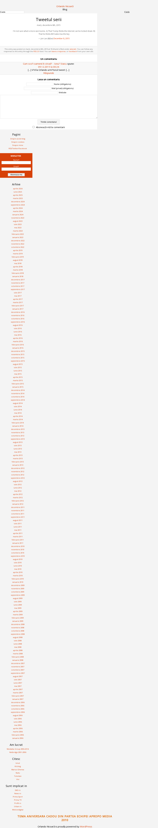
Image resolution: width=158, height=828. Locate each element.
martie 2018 (18, 270)
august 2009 (18, 598)
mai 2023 (17, 227)
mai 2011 (17, 530)
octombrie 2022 (17, 247)
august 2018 (18, 260)
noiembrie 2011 (17, 510)
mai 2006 (17, 725)
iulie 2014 (18, 406)
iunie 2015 (18, 370)
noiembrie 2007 (17, 666)
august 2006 (18, 715)
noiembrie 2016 (17, 315)
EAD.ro (18, 790)
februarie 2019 (18, 257)
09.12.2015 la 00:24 (48, 66)
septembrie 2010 (18, 556)
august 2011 (18, 520)
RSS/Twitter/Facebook (18, 148)
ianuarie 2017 (17, 309)
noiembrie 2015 (17, 354)
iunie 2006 (18, 722)
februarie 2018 (18, 273)
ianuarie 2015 (17, 387)
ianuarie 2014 (17, 426)
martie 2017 (18, 302)
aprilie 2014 (18, 416)
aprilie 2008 (18, 650)
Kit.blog (18, 766)
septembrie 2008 (18, 634)
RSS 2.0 (36, 51)
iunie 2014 (18, 410)
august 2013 (18, 442)
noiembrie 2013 (17, 432)
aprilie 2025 (18, 195)
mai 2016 (17, 335)
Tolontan (17, 776)
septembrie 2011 (18, 517)
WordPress (86, 826)
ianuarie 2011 (17, 543)
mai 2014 (17, 413)
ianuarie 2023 (17, 237)
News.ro (17, 793)
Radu (18, 773)
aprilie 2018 (18, 266)
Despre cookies (17, 142)
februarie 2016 (18, 344)
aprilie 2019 (18, 250)
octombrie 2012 (17, 475)
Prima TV (18, 800)
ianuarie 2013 (17, 465)
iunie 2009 (18, 605)
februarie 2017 (18, 305)
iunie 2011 (18, 527)
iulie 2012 (18, 484)
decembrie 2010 (18, 546)
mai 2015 (17, 374)
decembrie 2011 (18, 507)
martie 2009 (18, 614)
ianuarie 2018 (17, 276)
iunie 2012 (18, 488)
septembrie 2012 (18, 478)
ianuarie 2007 (17, 699)
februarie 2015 (18, 383)
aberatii (73, 49)
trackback (73, 51)
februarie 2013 (18, 462)
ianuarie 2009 (17, 621)
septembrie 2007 (18, 673)
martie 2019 (18, 253)
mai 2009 (17, 608)
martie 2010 (18, 575)
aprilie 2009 (18, 611)
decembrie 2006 (18, 702)
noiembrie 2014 (17, 393)
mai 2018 (17, 263)
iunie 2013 (18, 449)
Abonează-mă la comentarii (50, 127)
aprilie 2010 (18, 572)
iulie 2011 (18, 523)
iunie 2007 (18, 683)
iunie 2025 (18, 192)
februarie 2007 (18, 696)
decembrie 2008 (18, 624)
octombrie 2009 (17, 592)
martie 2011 (18, 536)
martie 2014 (18, 419)
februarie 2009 (18, 618)
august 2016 (18, 325)
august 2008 (18, 637)
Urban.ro (17, 806)
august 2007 (18, 676)
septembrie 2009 (18, 595)
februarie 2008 (18, 657)
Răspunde (48, 72)
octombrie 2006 (17, 709)
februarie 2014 (18, 423)
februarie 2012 (18, 501)
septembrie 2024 (18, 205)
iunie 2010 (18, 566)
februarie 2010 (18, 579)
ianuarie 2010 (17, 582)
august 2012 (18, 481)
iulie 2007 (18, 679)
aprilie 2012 (18, 494)
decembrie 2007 (18, 663)
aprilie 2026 (18, 188)
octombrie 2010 (17, 553)
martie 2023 (18, 231)
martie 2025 (18, 198)
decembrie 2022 (18, 240)
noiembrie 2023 (17, 218)
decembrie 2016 (18, 312)
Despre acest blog (17, 139)
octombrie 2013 (17, 436)
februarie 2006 (18, 735)
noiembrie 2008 (17, 627)
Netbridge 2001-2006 (17, 752)
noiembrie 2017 (17, 283)
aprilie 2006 (18, 728)
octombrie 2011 (17, 514)
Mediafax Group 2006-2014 (18, 749)
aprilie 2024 (18, 208)
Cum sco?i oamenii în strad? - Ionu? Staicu (45, 63)
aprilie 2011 (18, 533)
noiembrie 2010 (17, 549)
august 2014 (18, 403)
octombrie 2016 (17, 318)
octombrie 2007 (17, 670)
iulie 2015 (18, 367)
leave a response (59, 51)
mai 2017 (17, 296)
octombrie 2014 (17, 396)
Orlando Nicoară (64, 6)
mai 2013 (17, 452)
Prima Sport (18, 796)
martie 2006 (18, 731)
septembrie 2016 (18, 322)
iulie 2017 (18, 292)
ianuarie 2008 (17, 660)
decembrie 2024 (18, 201)
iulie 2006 (18, 718)
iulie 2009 (18, 601)
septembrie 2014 (18, 400)
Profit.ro (17, 803)
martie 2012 (18, 497)
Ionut (18, 763)
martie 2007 (18, 692)
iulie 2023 (18, 224)
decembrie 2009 (18, 585)
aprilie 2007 (18, 689)
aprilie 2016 (18, 338)
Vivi (17, 779)
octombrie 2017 (17, 286)
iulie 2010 (18, 562)
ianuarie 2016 (17, 348)
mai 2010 (17, 569)
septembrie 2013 (18, 439)
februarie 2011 (18, 540)
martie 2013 (18, 458)
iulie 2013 (18, 445)
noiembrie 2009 (17, 588)
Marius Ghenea (17, 769)
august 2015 (18, 364)
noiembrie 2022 (17, 244)
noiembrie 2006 (17, 705)
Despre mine (17, 145)
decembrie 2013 (18, 429)
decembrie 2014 (18, 390)
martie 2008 (18, 653)
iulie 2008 (18, 640)
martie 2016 (18, 341)
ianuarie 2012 (17, 504)
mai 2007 (17, 686)
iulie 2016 (18, 328)
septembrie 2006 (18, 712)
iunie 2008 (18, 644)
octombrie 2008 (17, 631)
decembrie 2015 (18, 351)
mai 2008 (17, 647)
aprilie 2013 (18, 455)
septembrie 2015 (18, 361)
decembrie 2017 (18, 279)
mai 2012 (17, 491)
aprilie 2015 (18, 377)
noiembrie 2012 (17, 471)
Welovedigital (17, 809)
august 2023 (18, 221)
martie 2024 (18, 211)
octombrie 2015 (17, 357)
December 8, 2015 (62, 38)
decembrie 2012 (18, 468)
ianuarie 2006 (17, 738)
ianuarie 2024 (17, 214)
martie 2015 (18, 380)
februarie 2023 (18, 234)
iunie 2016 (18, 331)
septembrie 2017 (18, 289)
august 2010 (18, 559)
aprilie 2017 (18, 299)
